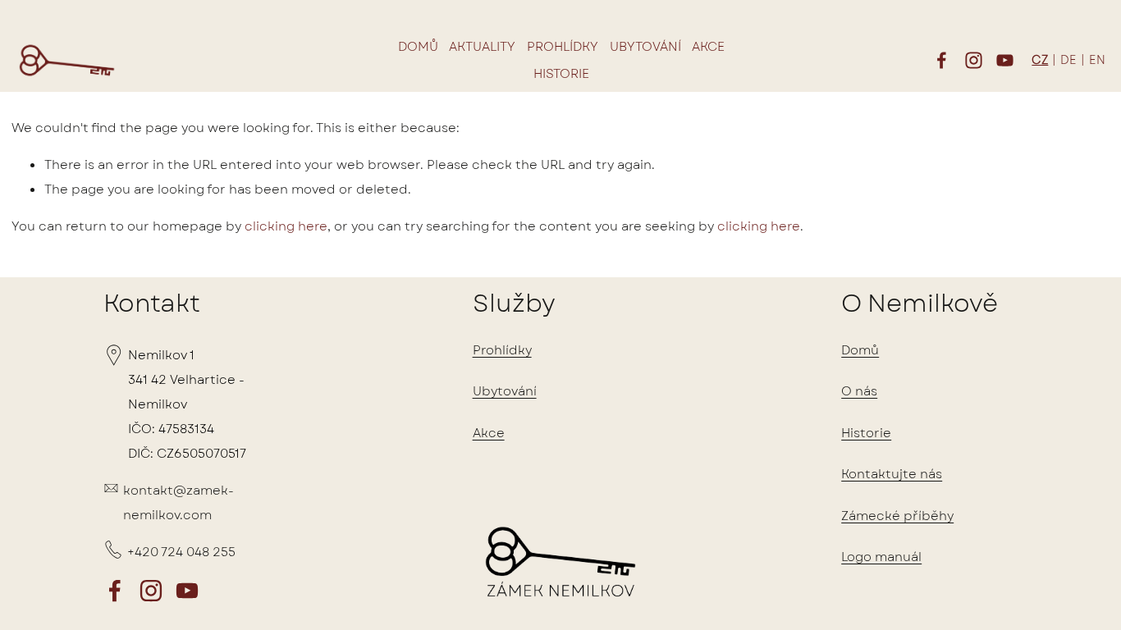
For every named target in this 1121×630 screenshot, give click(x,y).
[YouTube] (1005, 60)
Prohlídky (502, 350)
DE (1068, 60)
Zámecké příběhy (897, 516)
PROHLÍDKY (562, 47)
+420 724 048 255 (181, 552)
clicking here (286, 226)
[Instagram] (973, 60)
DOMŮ (418, 47)
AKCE (708, 47)
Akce (489, 433)
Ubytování (505, 391)
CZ (1040, 60)
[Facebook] (941, 60)
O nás (859, 391)
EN (1097, 60)
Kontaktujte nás (891, 474)
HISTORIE (561, 74)
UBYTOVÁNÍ (645, 47)
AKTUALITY (482, 47)
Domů (860, 350)
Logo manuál (881, 557)
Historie (866, 433)
